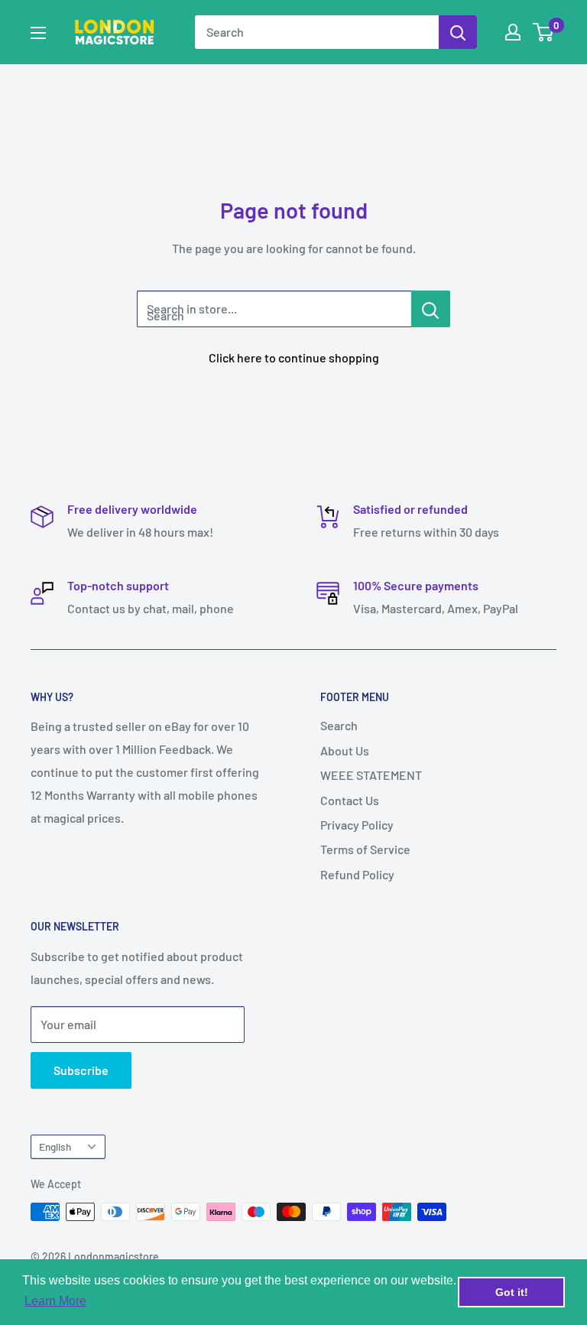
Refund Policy (357, 874)
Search (339, 725)
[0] (543, 32)
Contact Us (349, 800)
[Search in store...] (430, 309)
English (55, 1146)
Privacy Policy (357, 824)
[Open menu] (38, 33)
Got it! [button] (511, 1292)
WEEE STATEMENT (371, 775)
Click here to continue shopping (294, 357)
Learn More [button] (55, 1300)
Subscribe (81, 1070)
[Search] (458, 32)
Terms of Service (365, 849)
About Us (344, 750)
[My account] (513, 32)
